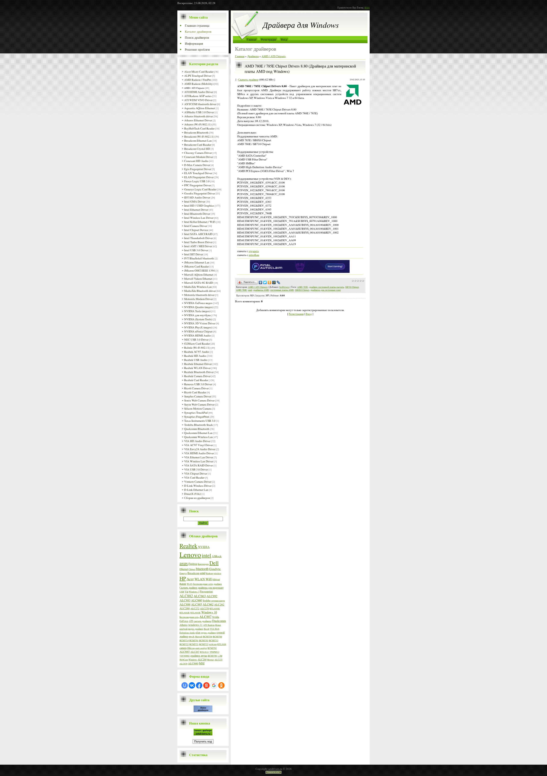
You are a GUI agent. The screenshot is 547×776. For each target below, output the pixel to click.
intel (206, 555)
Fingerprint (206, 591)
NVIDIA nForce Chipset (198, 331)
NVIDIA (204, 547)
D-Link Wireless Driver (198, 486)
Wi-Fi (189, 583)
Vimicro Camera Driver (197, 482)
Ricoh (206, 628)
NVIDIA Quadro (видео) (198, 307)
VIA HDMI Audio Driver (199, 453)
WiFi (209, 579)
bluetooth (202, 568)
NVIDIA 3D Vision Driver (199, 323)
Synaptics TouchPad (196, 412)
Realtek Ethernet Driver (198, 364)
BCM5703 (203, 640)
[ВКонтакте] (260, 282)
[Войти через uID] (184, 685)
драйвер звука (198, 655)
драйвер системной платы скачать (326, 286)
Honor (218, 624)
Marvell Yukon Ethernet (198, 279)
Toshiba (206, 600)
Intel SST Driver (193, 254)
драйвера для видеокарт (211, 587)
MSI (201, 663)
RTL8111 (204, 651)
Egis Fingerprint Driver (197, 169)
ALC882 (186, 595)
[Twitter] (265, 282)
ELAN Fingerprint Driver (199, 177)
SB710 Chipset (352, 286)
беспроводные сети (203, 583)
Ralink (182, 583)
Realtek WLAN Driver (197, 368)
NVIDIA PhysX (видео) (198, 327)
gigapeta (254, 251)
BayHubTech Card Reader (199, 128)
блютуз (183, 573)
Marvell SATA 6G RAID (198, 283)
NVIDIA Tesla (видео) (197, 311)
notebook (183, 628)
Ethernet (183, 569)
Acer (190, 578)
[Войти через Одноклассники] (221, 685)
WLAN (199, 579)
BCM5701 (194, 640)
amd (202, 573)
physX (191, 636)
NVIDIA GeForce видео (198, 303)
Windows (192, 659)
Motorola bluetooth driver (199, 295)
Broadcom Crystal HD (197, 149)
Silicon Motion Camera (197, 408)
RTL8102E (184, 612)
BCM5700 (217, 636)
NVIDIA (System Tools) (198, 319)
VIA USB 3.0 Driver (196, 469)
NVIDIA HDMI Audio (197, 335)
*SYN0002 (184, 655)
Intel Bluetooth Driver (197, 214)
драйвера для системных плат (325, 289)
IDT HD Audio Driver (197, 197)
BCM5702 (212, 648)
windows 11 (195, 625)
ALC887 (205, 616)
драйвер (217, 583)
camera (183, 648)
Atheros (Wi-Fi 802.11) (197, 124)
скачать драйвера (202, 621)
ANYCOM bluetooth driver (200, 104)
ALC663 (200, 596)
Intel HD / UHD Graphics (199, 205)
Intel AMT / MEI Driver (198, 246)
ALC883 (184, 600)
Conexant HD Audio (196, 161)
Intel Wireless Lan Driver (198, 218)
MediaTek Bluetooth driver (200, 291)
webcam (213, 644)
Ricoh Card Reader (195, 392)
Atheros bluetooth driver (198, 116)
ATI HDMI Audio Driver (198, 92)
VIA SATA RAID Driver (198, 465)
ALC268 (202, 659)
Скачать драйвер (188, 587)
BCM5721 (194, 644)
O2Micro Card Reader (197, 343)
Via (186, 591)
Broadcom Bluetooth (196, 132)
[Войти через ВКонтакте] (192, 685)
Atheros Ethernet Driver (198, 120)
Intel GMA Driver (194, 201)
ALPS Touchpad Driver (197, 76)
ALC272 (194, 608)
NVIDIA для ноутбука (197, 315)
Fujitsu (192, 564)
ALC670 (183, 663)
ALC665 (184, 652)
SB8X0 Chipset (302, 289)
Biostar (210, 659)
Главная (251, 39)
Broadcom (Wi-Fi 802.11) (199, 136)
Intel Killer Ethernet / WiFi (200, 222)
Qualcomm (219, 621)
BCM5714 (184, 640)
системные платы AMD (282, 289)
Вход (284, 39)
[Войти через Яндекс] (206, 685)
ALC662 (208, 604)
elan (198, 632)
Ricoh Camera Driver (196, 388)
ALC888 (184, 604)
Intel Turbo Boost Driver (198, 242)
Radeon (209, 573)
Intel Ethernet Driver (196, 210)
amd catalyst (201, 648)
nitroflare (254, 255)
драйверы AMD (261, 289)
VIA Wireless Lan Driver (198, 461)
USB (181, 591)
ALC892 (211, 596)
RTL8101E (215, 608)
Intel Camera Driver (195, 226)
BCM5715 (213, 640)
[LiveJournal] (278, 282)
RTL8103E (195, 612)
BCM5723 (203, 644)
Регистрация (268, 39)
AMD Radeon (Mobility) (198, 84)
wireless (217, 573)
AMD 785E (302, 286)
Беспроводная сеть (189, 617)
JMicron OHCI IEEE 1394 (199, 270)
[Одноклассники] (269, 282)
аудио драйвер (208, 632)
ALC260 (184, 608)
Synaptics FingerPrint (196, 417)
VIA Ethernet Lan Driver (198, 457)
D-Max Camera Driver (197, 165)
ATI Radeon (209, 624)
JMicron (191, 648)
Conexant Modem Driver (198, 157)
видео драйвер (195, 628)
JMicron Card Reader (196, 266)
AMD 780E (241, 289)
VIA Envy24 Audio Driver (199, 449)
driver (216, 579)
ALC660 (196, 600)
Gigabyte (215, 569)
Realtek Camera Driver (197, 376)
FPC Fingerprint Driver (197, 185)
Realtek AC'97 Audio (196, 352)
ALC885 (196, 604)
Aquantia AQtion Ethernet (199, 108)
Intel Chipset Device (196, 230)
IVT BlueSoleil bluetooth (199, 258)
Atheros (183, 624)
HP (182, 578)
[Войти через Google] (213, 685)
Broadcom (193, 573)
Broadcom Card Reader (197, 145)
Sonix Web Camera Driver (199, 400)
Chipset (191, 569)
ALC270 (204, 608)
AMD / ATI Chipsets (194, 88)
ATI (191, 621)
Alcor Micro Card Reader (198, 71)
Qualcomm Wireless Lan (198, 437)
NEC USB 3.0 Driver (196, 339)
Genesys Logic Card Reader (200, 189)
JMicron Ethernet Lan (196, 262)
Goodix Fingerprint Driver (199, 193)
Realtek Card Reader (196, 380)
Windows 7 (194, 591)
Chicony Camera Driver (198, 153)
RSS (367, 7)
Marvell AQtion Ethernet (198, 274)
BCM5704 (207, 636)
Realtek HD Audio (195, 356)
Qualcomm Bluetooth (196, 429)
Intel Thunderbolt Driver (198, 238)
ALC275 (218, 659)
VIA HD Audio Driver (197, 441)
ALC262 (219, 604)
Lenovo (190, 554)
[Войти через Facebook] (199, 685)
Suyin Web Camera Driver (199, 404)
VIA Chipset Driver (195, 473)
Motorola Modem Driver (198, 299)
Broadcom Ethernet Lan (198, 141)
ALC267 (194, 651)
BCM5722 (184, 644)
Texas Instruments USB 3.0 (199, 421)
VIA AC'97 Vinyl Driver (198, 445)
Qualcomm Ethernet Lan (198, 433)
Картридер (203, 564)
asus (183, 563)
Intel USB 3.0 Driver (196, 250)
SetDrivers (284, 286)
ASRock (217, 556)
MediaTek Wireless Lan (198, 287)
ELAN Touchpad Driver (198, 173)
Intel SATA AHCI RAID (198, 234)
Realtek (188, 546)
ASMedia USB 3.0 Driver (199, 112)
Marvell (198, 636)
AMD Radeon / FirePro (197, 80)
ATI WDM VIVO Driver (198, 100)
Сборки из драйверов (197, 498)
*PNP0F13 (214, 651)
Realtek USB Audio (195, 360)
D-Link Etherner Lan (196, 490)
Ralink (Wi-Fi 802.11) (197, 348)
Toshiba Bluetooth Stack (198, 425)
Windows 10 (209, 612)
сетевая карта (218, 600)
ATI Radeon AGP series (198, 96)
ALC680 (193, 663)
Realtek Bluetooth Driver (199, 372)
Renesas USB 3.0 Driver (198, 384)
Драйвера (253, 56)
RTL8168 (221, 644)
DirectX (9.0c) (192, 494)
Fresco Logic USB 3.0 (197, 181)
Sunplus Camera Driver (197, 396)
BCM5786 (212, 655)
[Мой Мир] (274, 282)
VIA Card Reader (194, 477)
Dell (214, 562)
